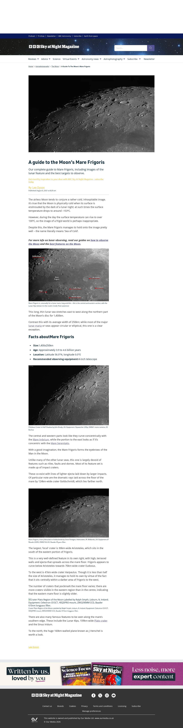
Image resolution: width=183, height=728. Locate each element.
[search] (150, 48)
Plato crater (100, 620)
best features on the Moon (65, 244)
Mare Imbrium (41, 439)
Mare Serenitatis (60, 443)
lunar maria (35, 325)
